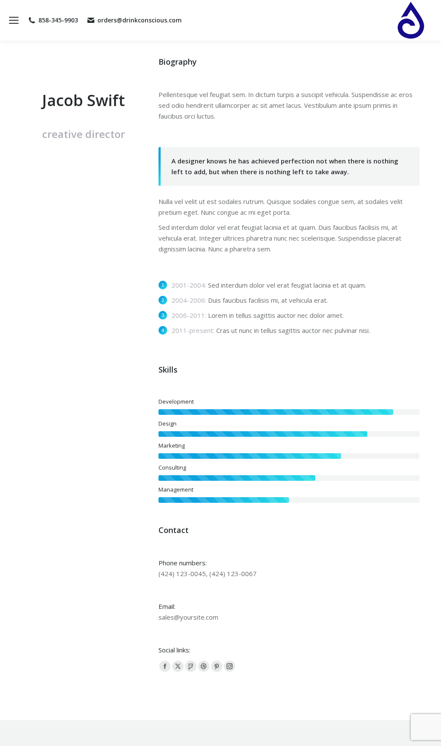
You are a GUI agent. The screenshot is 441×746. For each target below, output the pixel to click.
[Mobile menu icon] (14, 20)
